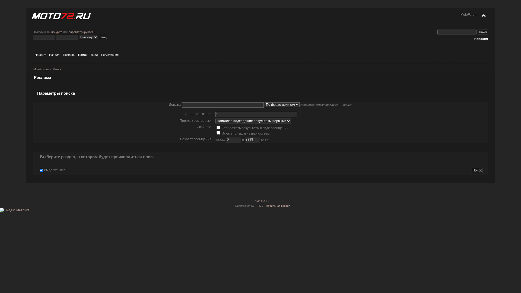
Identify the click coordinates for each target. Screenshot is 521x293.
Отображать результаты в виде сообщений (254, 128)
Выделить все (54, 170)
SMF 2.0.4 (261, 201)
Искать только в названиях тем (245, 133)
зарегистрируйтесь (82, 32)
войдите (56, 32)
